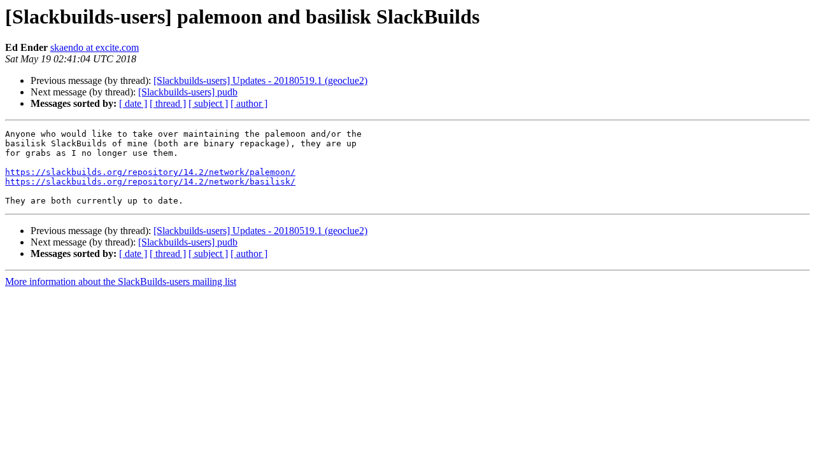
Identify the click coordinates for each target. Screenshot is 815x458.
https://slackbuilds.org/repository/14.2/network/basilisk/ (150, 181)
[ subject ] (208, 103)
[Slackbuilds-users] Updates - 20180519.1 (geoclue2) (260, 80)
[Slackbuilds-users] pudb (187, 92)
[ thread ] (168, 103)
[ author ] (248, 103)
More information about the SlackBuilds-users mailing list (120, 281)
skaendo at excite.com (94, 47)
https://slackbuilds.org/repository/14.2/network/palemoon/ (150, 172)
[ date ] (133, 103)
